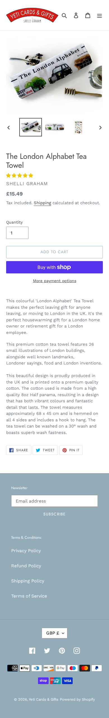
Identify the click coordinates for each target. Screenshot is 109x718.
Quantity (14, 222)
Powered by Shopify (77, 699)
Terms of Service (29, 596)
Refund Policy (26, 565)
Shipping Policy (27, 581)
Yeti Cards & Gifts (43, 699)
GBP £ (52, 633)
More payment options (54, 280)
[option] (31, 127)
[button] (20, 175)
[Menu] (99, 15)
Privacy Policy (26, 550)
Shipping (42, 202)
